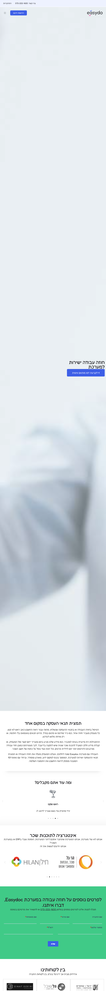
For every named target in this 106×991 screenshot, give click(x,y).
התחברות (7, 3)
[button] (5, 13)
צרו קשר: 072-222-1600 (25, 3)
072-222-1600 (48, 909)
